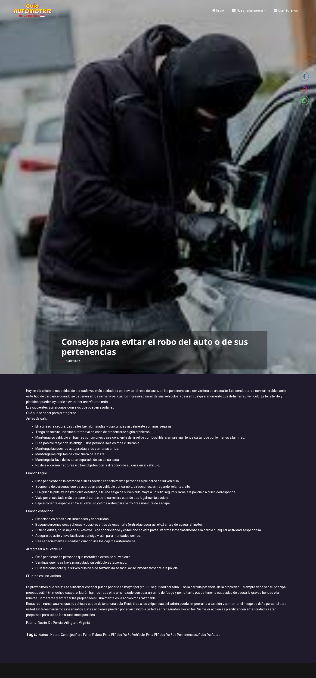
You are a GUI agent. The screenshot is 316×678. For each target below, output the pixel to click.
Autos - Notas (49, 635)
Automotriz (73, 360)
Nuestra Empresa (250, 10)
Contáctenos (288, 10)
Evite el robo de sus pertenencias (171, 635)
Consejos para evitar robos (81, 635)
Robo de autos (209, 635)
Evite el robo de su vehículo (124, 635)
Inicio (220, 10)
